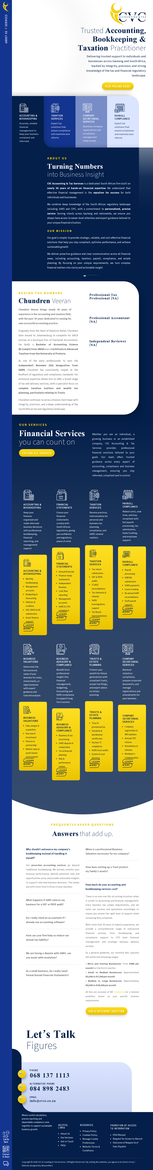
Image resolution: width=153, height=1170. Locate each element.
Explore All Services (37, 453)
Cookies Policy (89, 1135)
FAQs (63, 1145)
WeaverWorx (47, 1165)
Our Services (67, 1137)
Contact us (119, 992)
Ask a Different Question (106, 1011)
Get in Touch (67, 1141)
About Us (6, 37)
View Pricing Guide (117, 86)
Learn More (28, 627)
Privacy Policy (89, 1131)
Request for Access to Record (127, 1138)
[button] (5, 1163)
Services (6, 20)
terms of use (128, 1162)
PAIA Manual (119, 1135)
